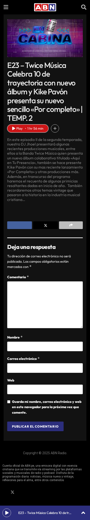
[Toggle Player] (83, 512)
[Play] (6, 512)
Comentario (18, 277)
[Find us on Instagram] (21, 492)
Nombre (15, 337)
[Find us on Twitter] (12, 492)
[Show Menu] (6, 7)
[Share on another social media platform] (71, 225)
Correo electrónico (23, 358)
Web (10, 380)
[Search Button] (83, 7)
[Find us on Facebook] (4, 492)
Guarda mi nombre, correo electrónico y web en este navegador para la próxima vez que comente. (46, 407)
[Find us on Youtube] (29, 492)
